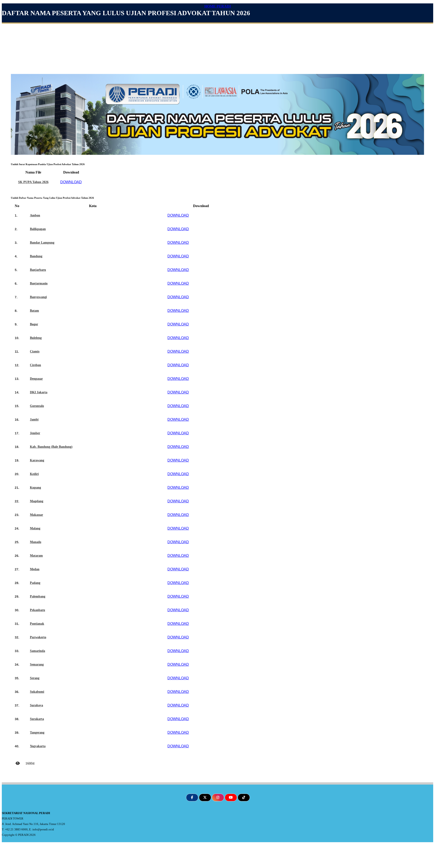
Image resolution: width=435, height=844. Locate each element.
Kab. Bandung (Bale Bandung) (51, 446)
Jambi (34, 419)
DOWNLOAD (71, 182)
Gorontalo (37, 406)
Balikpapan (38, 229)
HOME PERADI (217, 6)
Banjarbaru (38, 270)
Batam (34, 310)
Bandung (36, 256)
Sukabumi (37, 691)
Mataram (36, 555)
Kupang (35, 487)
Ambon (35, 215)
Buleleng (36, 338)
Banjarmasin (39, 283)
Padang (35, 583)
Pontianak (37, 623)
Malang (35, 528)
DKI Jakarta (38, 392)
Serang (34, 678)
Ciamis (34, 351)
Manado (35, 542)
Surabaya (36, 705)
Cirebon (35, 365)
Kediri (34, 474)
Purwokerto (38, 637)
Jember (35, 433)
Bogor (34, 324)
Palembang (37, 596)
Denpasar (36, 378)
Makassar (36, 514)
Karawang (37, 460)
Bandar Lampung (42, 242)
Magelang (36, 501)
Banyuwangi (38, 297)
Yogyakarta (38, 746)
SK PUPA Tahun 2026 (33, 182)
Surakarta (37, 719)
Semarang (37, 664)
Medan (34, 569)
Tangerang (37, 732)
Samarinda (37, 651)
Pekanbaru (37, 610)
